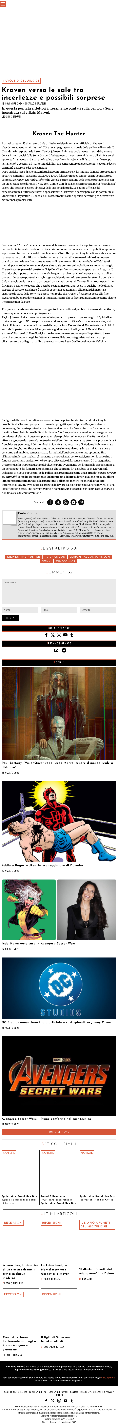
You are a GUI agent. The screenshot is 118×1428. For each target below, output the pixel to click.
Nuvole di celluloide (21, 80)
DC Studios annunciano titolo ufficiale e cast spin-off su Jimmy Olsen (56, 1022)
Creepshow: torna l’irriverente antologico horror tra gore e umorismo (19, 1343)
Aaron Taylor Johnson (90, 557)
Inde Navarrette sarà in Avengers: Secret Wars (39, 943)
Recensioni (13, 1222)
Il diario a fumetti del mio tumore (95, 1224)
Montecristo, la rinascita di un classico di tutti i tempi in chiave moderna (20, 1271)
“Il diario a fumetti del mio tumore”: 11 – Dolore (96, 1271)
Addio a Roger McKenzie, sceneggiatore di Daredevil (44, 865)
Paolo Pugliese (14, 1283)
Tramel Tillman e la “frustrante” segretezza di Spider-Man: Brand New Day (58, 1200)
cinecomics (65, 561)
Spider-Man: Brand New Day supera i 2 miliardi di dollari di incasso (19, 1200)
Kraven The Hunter (23, 557)
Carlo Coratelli (36, 103)
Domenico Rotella (54, 1346)
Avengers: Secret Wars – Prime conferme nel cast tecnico (46, 1118)
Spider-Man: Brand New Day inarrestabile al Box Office (97, 1198)
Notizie (9, 1153)
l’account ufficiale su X (61, 171)
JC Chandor (55, 557)
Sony (46, 561)
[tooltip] (50, 502)
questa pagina (108, 1377)
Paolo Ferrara (52, 1279)
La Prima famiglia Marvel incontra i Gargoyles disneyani (55, 1269)
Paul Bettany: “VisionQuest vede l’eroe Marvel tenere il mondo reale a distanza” (57, 765)
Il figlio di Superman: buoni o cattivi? (56, 1339)
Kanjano (87, 1279)
